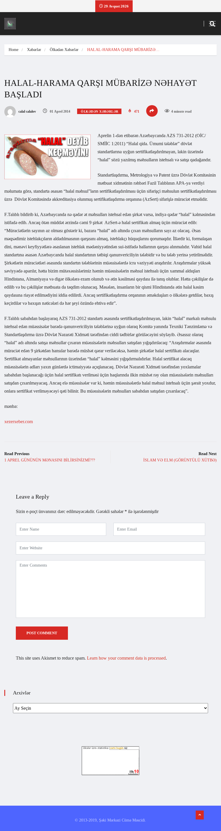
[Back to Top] (200, 815)
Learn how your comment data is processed (126, 658)
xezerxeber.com (18, 421)
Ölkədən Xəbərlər (64, 50)
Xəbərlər (34, 50)
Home (13, 50)
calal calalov (27, 111)
